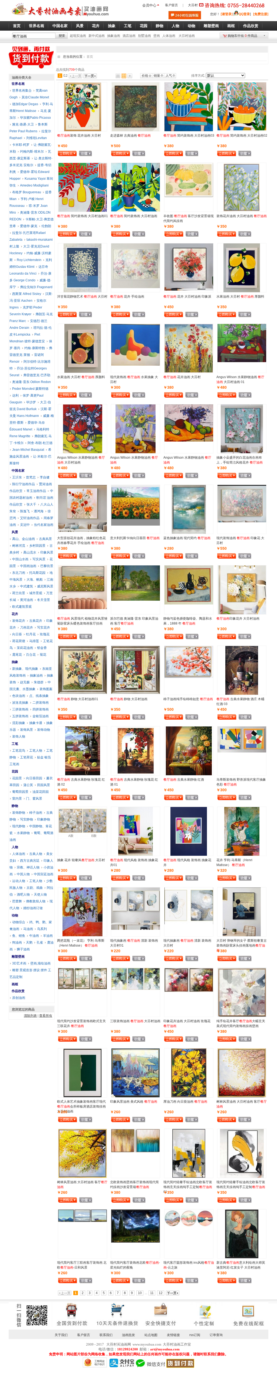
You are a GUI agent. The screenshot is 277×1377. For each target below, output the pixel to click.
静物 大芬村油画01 (77, 699)
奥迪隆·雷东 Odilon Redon (31, 382)
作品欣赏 (18, 991)
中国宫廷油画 (43, 874)
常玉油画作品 (36, 491)
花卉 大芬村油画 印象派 (187, 296)
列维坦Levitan (36, 138)
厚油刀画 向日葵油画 (185, 1101)
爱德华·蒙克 (28, 226)
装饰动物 (43, 730)
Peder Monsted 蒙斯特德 (30, 389)
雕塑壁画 (18, 956)
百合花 (31, 655)
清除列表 (30, 1016)
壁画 (156, 36)
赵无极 (25, 682)
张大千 (31, 504)
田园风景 (43, 785)
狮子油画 (23, 949)
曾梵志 (31, 477)
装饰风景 (26, 730)
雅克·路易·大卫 (23, 124)
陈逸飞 (25, 511)
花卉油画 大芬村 (182, 377)
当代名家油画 (43, 525)
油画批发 (128, 1335)
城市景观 (35, 593)
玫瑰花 (45, 634)
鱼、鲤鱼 (18, 936)
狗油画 (17, 942)
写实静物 (26, 819)
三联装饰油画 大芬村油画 (135, 1021)
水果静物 (23, 833)
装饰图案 (45, 689)
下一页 (90, 75)
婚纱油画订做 (33, 908)
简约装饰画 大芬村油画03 (188, 135)
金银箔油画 (40, 716)
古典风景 (45, 539)
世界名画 (18, 84)
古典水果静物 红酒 (183, 779)
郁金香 (42, 648)
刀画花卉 (26, 627)
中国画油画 (28, 566)
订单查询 (216, 1335)
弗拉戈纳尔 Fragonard (36, 287)
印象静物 (43, 819)
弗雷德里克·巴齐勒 (36, 375)
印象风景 (46, 552)
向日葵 (17, 634)
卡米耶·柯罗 (20, 145)
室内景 (17, 798)
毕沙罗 (31, 402)
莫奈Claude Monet (35, 97)
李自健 (45, 477)
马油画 (28, 929)
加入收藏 (85, 154)
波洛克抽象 (20, 702)
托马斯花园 (37, 573)
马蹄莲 (34, 641)
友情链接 (173, 1335)
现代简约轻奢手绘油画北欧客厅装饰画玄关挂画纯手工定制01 (187, 1187)
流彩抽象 (18, 723)
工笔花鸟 (18, 750)
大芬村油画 (187, 36)
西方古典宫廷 (29, 861)
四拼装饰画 (40, 709)
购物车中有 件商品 (242, 36)
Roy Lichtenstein (29, 260)
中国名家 (18, 470)
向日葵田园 (34, 778)
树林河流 (18, 546)
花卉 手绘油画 (127, 296)
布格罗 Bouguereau (26, 192)
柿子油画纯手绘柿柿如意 (188, 699)
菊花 (43, 655)
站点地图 (150, 1335)
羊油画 (48, 936)
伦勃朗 (46, 226)
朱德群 (39, 682)
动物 (15, 915)
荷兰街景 (18, 593)
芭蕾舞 (17, 901)
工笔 (15, 744)
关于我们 (61, 1335)
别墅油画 (144, 36)
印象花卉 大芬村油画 (237, 618)
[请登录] (227, 14)
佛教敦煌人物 (35, 901)
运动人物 (18, 881)
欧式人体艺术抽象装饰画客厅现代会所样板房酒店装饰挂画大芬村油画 (81, 1106)
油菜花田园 (40, 792)
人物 (15, 847)
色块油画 (18, 696)
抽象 (15, 662)
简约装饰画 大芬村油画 (133, 216)
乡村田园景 (37, 546)
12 (161, 1293)
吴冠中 (25, 525)
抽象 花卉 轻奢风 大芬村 (81, 860)
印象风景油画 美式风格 (133, 1101)
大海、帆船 (35, 579)
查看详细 (94, 154)
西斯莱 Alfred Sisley (26, 294)
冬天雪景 (43, 600)
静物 (15, 806)
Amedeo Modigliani (34, 185)
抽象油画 (113, 36)
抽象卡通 (35, 723)
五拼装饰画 (20, 716)
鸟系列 (42, 929)
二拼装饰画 (40, 702)
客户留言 (171, 5)
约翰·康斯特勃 (34, 348)
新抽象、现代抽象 (25, 669)
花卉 (15, 614)
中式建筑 (26, 586)
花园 (15, 771)
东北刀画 (18, 573)
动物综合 (18, 922)
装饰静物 (18, 813)
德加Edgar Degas (25, 104)
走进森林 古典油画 (130, 135)
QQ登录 (244, 14)
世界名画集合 (22, 90)
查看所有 (45, 1016)
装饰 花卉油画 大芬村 (79, 135)
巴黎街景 (46, 566)
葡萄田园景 (20, 792)
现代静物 (18, 826)
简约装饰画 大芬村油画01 (82, 216)
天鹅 (29, 942)
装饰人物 (18, 736)
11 (152, 1293)
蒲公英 (28, 785)
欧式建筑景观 (22, 607)
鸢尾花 (17, 655)
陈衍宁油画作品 (23, 484)
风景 (15, 532)
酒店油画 (129, 36)
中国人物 (23, 874)
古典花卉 (35, 621)
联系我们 (106, 1335)
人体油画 (168, 36)
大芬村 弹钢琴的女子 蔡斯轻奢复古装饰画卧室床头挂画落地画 (241, 945)
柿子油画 (35, 813)
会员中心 (149, 5)
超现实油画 (78, 36)
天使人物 (40, 894)
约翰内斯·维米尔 (32, 151)
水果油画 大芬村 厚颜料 (240, 296)
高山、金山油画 (23, 539)
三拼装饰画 (20, 709)
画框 (15, 984)
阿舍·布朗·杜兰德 (40, 443)
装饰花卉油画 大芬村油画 (241, 216)
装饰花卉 (18, 621)
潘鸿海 (39, 511)
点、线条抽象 (39, 696)
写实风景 (38, 559)
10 (140, 1293)
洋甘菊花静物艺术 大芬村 (82, 296)
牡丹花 (31, 634)
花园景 (17, 778)
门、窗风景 (34, 798)
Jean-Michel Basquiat (28, 450)
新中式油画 (96, 36)
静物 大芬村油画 (128, 699)
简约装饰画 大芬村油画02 (241, 135)
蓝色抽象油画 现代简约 (186, 538)
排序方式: (198, 76)
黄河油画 (26, 600)
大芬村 (193, 5)
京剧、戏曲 (35, 888)
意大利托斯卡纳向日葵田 (135, 538)
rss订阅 (194, 1335)
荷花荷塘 (18, 641)
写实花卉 (43, 627)
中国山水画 (20, 559)
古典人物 (35, 854)
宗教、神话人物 (28, 867)
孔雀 (40, 942)
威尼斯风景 (45, 586)
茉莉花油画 (25, 648)
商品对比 (99, 153)
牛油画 (34, 936)
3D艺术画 (19, 963)
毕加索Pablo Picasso (35, 118)
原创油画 (18, 998)
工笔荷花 (26, 757)
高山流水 (29, 552)
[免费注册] (260, 14)
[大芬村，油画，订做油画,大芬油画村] (60, 17)
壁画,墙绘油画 (40, 963)
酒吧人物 (23, 894)
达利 (15, 395)
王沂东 (17, 477)
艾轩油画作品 (29, 518)
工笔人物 (35, 750)
